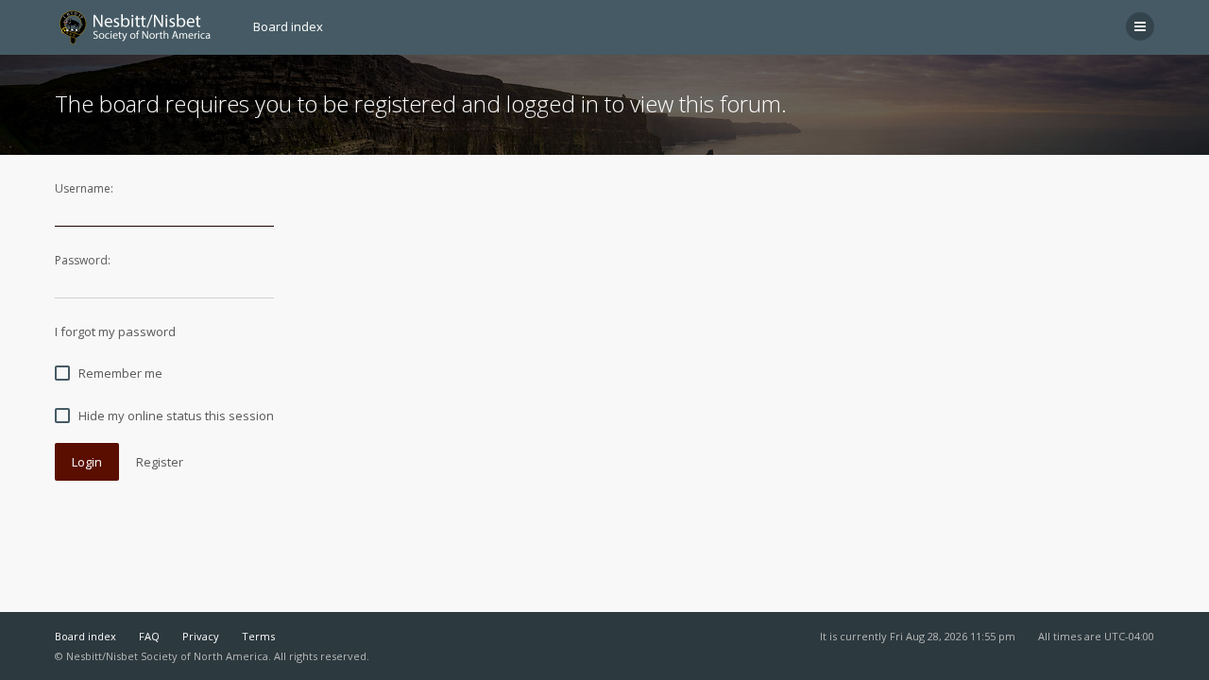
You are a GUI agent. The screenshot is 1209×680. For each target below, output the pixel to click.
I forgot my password (115, 331)
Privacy (200, 636)
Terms (258, 636)
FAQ (149, 636)
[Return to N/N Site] (142, 27)
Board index (85, 636)
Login (87, 461)
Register (159, 461)
